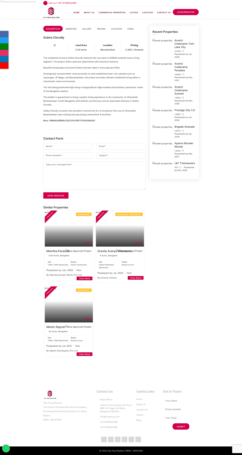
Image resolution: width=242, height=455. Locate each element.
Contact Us (164, 12)
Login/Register (185, 12)
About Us (89, 12)
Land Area (81, 45)
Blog (138, 420)
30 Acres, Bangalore (58, 331)
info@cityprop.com (109, 416)
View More (84, 278)
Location (147, 12)
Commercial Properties (112, 12)
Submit (181, 426)
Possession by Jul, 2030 (183, 55)
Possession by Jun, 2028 (60, 270)
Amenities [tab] (71, 29)
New (78, 270)
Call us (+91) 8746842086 (62, 3)
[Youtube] (138, 439)
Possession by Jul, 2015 (59, 345)
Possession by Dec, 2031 (183, 78)
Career (139, 414)
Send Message (55, 195)
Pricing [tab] (101, 29)
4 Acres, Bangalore (108, 255)
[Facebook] (4, 34)
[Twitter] (4, 40)
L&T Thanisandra (184, 163)
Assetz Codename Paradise (181, 67)
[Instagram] (4, 53)
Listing (134, 12)
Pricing (134, 45)
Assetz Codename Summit (181, 90)
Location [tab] (116, 29)
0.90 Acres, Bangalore (59, 255)
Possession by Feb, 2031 (183, 155)
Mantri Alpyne (55, 327)
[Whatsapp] (4, 46)
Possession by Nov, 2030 (183, 102)
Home (76, 12)
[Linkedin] (4, 59)
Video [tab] (130, 29)
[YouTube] (4, 65)
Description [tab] (53, 29)
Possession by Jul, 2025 (110, 273)
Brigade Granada (184, 126)
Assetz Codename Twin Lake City (184, 44)
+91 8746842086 (108, 422)
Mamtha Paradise (58, 251)
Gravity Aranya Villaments (114, 251)
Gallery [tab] (87, 29)
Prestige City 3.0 (184, 110)
